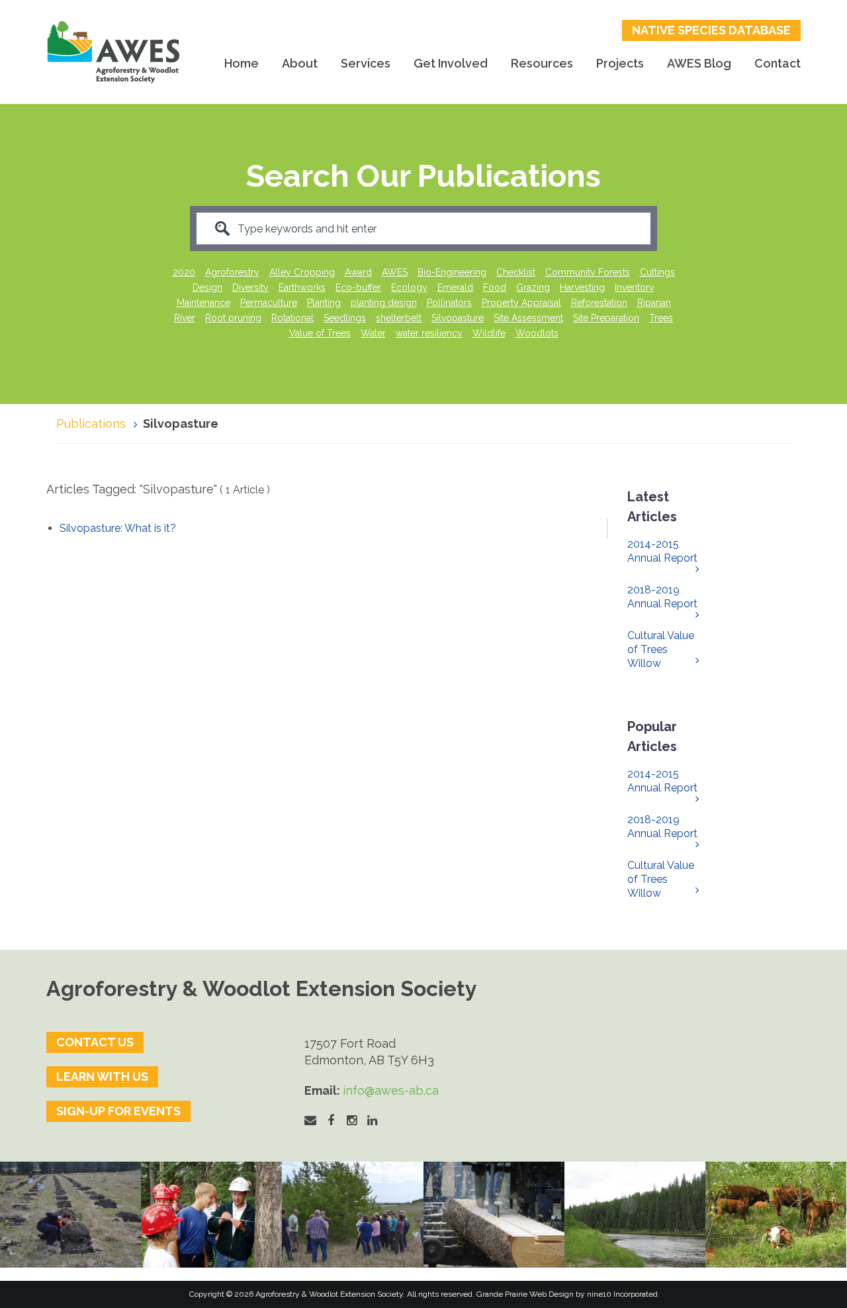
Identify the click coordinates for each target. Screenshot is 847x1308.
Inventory (634, 287)
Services (365, 63)
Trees (661, 318)
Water (373, 333)
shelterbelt (399, 318)
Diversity (250, 287)
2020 (184, 272)
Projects (620, 63)
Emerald (455, 287)
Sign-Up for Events (118, 1111)
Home (241, 63)
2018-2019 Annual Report (662, 596)
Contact (777, 63)
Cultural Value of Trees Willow (660, 649)
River (184, 318)
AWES (395, 272)
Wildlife (489, 333)
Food (494, 287)
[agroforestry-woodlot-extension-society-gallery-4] (775, 1215)
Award (358, 272)
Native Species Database (711, 30)
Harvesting (582, 287)
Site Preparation (606, 318)
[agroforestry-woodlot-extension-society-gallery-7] (352, 1215)
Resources (542, 63)
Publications (91, 423)
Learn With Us (102, 1076)
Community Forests (587, 272)
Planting (324, 303)
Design (207, 287)
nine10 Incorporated (622, 1294)
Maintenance (203, 303)
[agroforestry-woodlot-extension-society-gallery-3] (634, 1215)
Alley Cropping (302, 272)
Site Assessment (528, 318)
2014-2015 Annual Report (662, 551)
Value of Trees (320, 333)
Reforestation (599, 303)
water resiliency (429, 333)
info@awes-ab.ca (391, 1090)
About (300, 63)
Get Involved (451, 63)
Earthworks (302, 287)
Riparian (654, 303)
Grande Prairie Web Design (525, 1294)
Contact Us (95, 1042)
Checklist (515, 272)
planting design (384, 303)
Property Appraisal (521, 303)
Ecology (409, 287)
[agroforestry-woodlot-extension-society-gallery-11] (70, 1215)
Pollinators (449, 303)
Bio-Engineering (452, 272)
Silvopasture (457, 318)
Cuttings (657, 272)
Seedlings (345, 318)
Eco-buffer (358, 287)
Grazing (533, 287)
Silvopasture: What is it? (118, 528)
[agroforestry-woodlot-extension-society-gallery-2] (494, 1215)
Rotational (292, 318)
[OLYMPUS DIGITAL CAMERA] (211, 1215)
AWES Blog (699, 63)
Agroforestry (232, 272)
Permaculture (268, 303)
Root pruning (233, 318)
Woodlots (536, 333)
